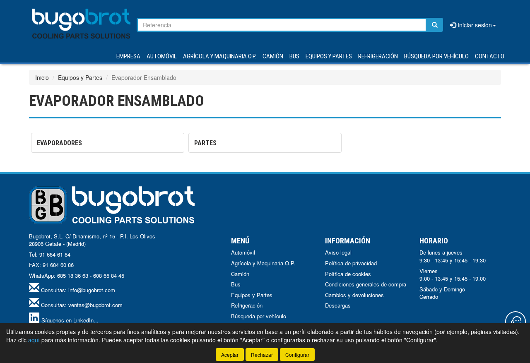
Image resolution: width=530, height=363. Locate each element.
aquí (34, 340)
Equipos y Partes (80, 77)
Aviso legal (338, 252)
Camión (240, 274)
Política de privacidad (351, 263)
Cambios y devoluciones (354, 295)
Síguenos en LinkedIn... (70, 320)
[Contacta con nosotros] (515, 321)
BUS (294, 56)
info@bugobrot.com (91, 290)
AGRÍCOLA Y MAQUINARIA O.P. (219, 56)
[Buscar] (434, 25)
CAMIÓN (273, 56)
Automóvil (243, 252)
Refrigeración (247, 305)
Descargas (338, 305)
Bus (236, 284)
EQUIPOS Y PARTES (329, 56)
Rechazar (262, 354)
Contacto (489, 56)
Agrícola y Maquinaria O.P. (263, 263)
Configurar (297, 354)
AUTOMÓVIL (162, 56)
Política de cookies (348, 274)
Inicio (42, 77)
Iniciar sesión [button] (474, 25)
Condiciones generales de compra (365, 284)
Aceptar (229, 354)
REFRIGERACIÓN (378, 56)
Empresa (128, 56)
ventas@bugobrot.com (95, 305)
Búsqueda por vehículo (436, 56)
